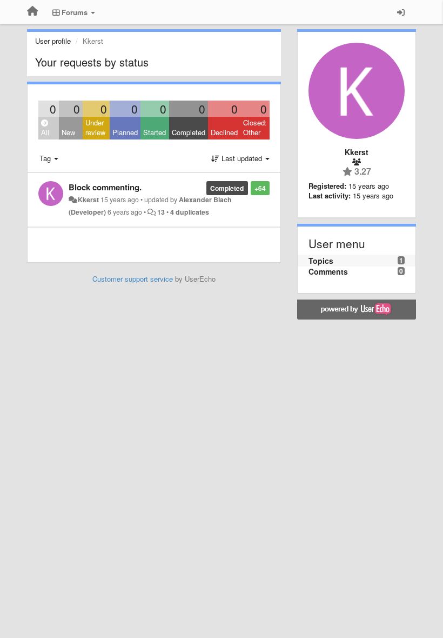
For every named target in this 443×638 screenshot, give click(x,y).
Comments (328, 271)
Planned (125, 132)
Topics (320, 260)
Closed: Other (255, 127)
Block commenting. (105, 187)
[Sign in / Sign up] (401, 12)
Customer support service (132, 279)
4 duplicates (189, 212)
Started (154, 132)
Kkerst (88, 199)
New (68, 132)
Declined (224, 132)
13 (161, 212)
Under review (95, 127)
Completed (188, 132)
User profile (53, 41)
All (45, 132)
